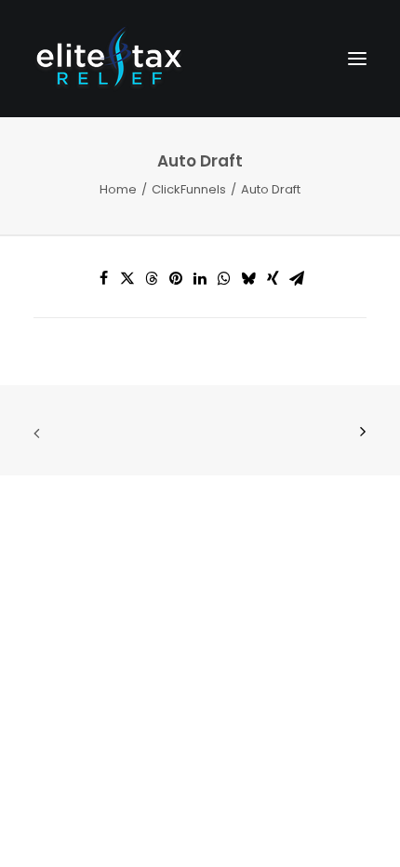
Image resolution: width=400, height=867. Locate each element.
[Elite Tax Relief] (108, 58)
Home (118, 189)
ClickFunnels (189, 189)
